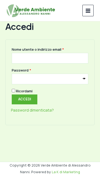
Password (29, 70)
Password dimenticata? (32, 110)
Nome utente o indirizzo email (46, 49)
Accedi (24, 99)
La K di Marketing (66, 171)
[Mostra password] (84, 79)
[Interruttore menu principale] (88, 10)
